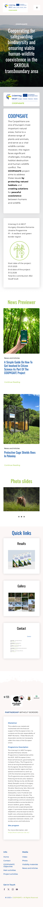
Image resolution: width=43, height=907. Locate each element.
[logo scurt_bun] (15, 4)
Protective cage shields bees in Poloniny (20, 454)
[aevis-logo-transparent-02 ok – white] (16, 696)
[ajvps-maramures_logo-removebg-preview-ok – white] (29, 696)
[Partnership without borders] (21, 711)
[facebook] (4, 889)
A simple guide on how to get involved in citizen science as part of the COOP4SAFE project (18, 367)
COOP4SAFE (17, 897)
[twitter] (8, 889)
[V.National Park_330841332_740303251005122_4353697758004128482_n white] (36, 696)
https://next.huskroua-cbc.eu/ (18, 832)
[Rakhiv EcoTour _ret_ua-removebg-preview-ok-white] (21, 696)
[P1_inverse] (19, 240)
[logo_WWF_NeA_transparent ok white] (6, 696)
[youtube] (17, 889)
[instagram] (13, 889)
